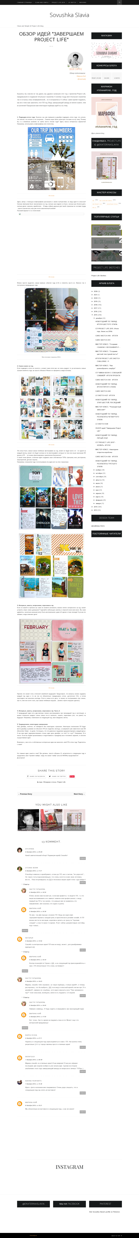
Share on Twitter (59, 776)
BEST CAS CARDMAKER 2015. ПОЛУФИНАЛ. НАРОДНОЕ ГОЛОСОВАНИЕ (106, 230)
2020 (95, 298)
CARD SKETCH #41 (102, 340)
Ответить (82, 858)
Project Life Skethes (98, 276)
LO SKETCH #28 (101, 424)
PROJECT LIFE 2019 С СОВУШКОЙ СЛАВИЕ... (73, 828)
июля (98, 483)
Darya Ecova (31, 1035)
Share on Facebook (37, 776)
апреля (98, 493)
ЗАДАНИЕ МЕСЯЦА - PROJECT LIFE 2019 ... (51, 828)
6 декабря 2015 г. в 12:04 (33, 941)
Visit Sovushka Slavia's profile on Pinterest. (104, 1212)
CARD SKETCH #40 (103, 391)
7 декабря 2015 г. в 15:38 (33, 1084)
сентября (99, 477)
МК (93, 200)
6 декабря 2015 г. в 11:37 (33, 871)
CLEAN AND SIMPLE (42, 2)
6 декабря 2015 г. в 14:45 (37, 1005)
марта (98, 497)
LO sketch (72, 2)
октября (99, 473)
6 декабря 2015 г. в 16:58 (37, 912)
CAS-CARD (106, 78)
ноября (98, 470)
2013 (95, 510)
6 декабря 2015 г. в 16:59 (37, 960)
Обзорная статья (49, 782)
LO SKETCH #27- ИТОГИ (105, 395)
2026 (95, 291)
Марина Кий (35, 908)
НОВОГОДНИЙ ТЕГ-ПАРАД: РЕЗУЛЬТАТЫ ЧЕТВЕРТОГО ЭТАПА (107, 417)
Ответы (26, 884)
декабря (99, 318)
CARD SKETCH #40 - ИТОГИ (106, 336)
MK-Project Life (97, 204)
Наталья (29, 938)
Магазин (82, 2)
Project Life (61, 782)
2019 (95, 301)
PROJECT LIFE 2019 (58, 2)
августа (98, 480)
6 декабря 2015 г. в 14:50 (37, 892)
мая (97, 490)
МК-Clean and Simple (106, 200)
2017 (95, 308)
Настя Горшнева (37, 889)
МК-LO (94, 207)
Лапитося (30, 1057)
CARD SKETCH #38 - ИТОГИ (106, 457)
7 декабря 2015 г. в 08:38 (33, 1060)
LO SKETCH (117, 78)
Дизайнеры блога (98, 526)
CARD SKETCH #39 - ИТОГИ (106, 380)
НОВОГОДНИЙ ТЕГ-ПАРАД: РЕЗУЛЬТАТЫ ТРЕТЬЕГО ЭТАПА (106, 464)
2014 (95, 507)
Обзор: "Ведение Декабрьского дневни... (27, 827)
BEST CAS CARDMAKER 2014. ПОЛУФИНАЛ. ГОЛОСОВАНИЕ (104, 243)
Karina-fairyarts (33, 1081)
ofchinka (29, 849)
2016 (95, 311)
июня (98, 487)
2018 (95, 305)
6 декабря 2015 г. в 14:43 (33, 981)
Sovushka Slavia (69, 15)
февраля (99, 500)
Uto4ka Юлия (31, 868)
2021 (95, 295)
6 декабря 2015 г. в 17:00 (37, 1017)
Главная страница (24, 2)
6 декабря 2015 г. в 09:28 (33, 852)
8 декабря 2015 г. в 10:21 (33, 1105)
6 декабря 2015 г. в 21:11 (33, 1038)
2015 (95, 315)
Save (73, 776)
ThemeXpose (33, 1235)
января (98, 503)
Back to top (116, 1235)
